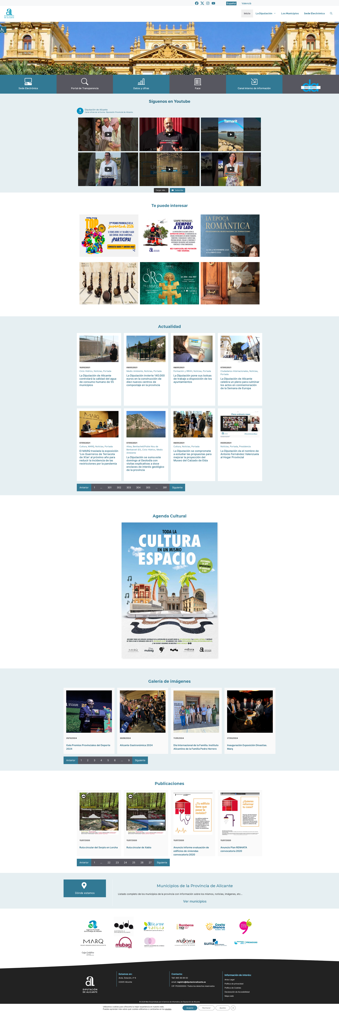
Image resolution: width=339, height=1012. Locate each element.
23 (117, 862)
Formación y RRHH (182, 371)
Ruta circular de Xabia (138, 847)
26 (141, 862)
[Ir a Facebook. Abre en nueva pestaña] (196, 3)
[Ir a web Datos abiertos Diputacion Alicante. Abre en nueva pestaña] (310, 84)
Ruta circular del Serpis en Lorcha (98, 847)
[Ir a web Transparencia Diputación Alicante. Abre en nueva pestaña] (85, 84)
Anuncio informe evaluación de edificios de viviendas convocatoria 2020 (191, 851)
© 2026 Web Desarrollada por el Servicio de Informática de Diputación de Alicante (169, 1002)
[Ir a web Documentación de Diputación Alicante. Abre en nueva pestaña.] (141, 84)
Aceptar (189, 1008)
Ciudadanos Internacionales (234, 371)
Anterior (84, 487)
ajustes (168, 1009)
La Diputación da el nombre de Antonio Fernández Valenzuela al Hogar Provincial (239, 454)
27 (150, 862)
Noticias (98, 371)
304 (138, 487)
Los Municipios (290, 13)
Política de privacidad (234, 984)
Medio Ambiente (134, 371)
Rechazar (206, 1008)
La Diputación (264, 13)
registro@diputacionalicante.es (191, 982)
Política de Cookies (233, 988)
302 (119, 487)
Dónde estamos (85, 893)
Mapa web (229, 996)
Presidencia (245, 446)
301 (109, 487)
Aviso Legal (229, 979)
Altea (129, 446)
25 (133, 862)
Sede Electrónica (314, 13)
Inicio (247, 13)
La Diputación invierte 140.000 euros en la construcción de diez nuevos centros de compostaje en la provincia (145, 380)
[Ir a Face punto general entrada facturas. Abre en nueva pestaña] (198, 84)
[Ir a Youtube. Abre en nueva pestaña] (213, 3)
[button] (331, 13)
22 (109, 862)
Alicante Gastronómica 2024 (136, 745)
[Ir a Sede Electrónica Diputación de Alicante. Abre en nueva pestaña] (28, 84)
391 (165, 487)
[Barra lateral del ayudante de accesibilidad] (3, 29)
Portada (107, 371)
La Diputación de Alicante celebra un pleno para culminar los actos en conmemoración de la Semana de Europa (239, 383)
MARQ (91, 446)
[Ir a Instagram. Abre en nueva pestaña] (207, 3)
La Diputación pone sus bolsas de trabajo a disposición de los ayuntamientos (192, 378)
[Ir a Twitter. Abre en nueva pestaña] (202, 3)
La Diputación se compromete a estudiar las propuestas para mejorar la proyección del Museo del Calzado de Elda (192, 455)
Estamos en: (125, 974)
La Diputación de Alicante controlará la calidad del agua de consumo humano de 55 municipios (97, 380)
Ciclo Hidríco (86, 371)
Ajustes (223, 1008)
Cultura (83, 446)
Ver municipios (194, 901)
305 (148, 487)
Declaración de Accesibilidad (237, 992)
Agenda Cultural (169, 516)
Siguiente (177, 487)
